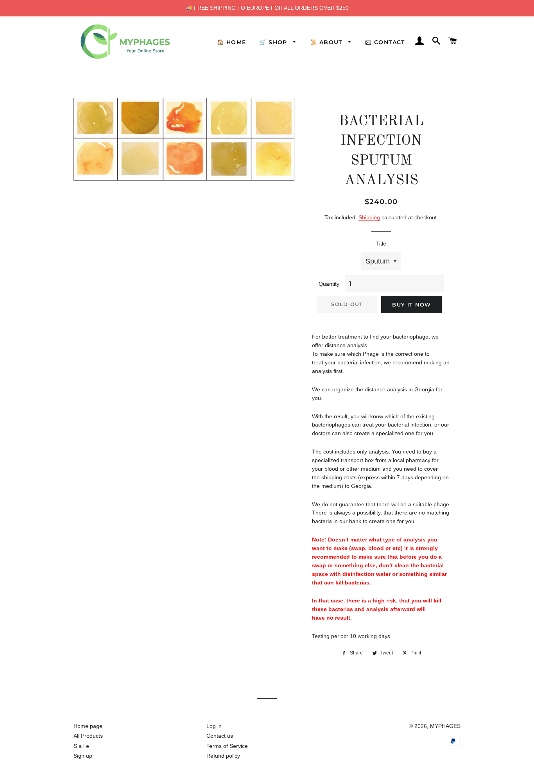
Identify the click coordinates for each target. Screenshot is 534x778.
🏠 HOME (231, 42)
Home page (87, 726)
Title (381, 243)
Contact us (219, 736)
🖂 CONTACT (385, 42)
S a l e (81, 746)
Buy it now (411, 304)
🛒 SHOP (274, 42)
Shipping (369, 217)
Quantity (329, 284)
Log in (214, 726)
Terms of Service (227, 746)
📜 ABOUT (327, 42)
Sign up (82, 756)
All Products (88, 736)
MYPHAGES (445, 726)
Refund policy (223, 756)
